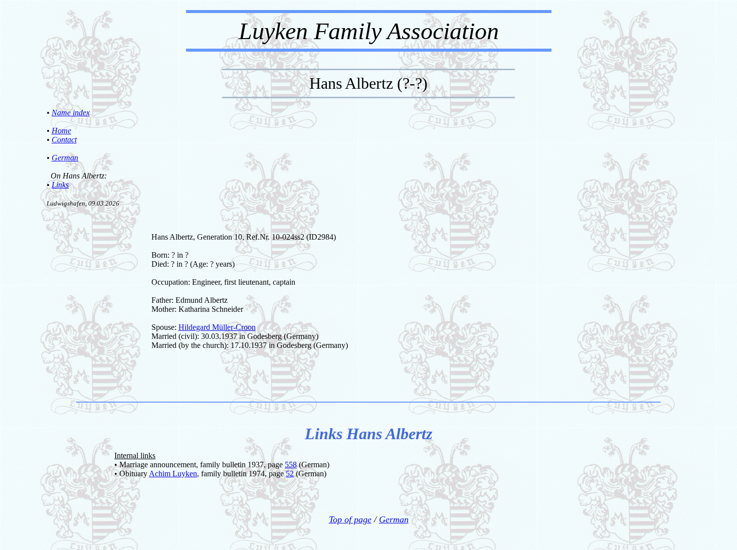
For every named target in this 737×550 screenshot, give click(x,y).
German (65, 157)
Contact (64, 139)
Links (60, 184)
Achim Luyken (173, 473)
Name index (71, 112)
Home (61, 130)
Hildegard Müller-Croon (217, 327)
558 (291, 464)
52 (290, 473)
